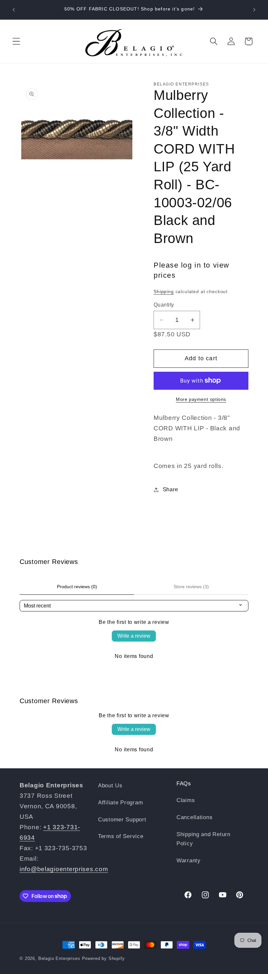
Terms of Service (120, 836)
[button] (16, 41)
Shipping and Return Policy (203, 839)
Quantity (164, 305)
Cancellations (194, 817)
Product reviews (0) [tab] (77, 586)
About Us (110, 785)
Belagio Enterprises (59, 958)
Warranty (188, 860)
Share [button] (170, 489)
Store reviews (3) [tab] (191, 586)
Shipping (164, 291)
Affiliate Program (120, 802)
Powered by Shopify (103, 958)
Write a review (133, 636)
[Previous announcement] (14, 10)
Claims (185, 800)
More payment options (201, 399)
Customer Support (122, 819)
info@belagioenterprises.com (64, 869)
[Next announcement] (254, 10)
